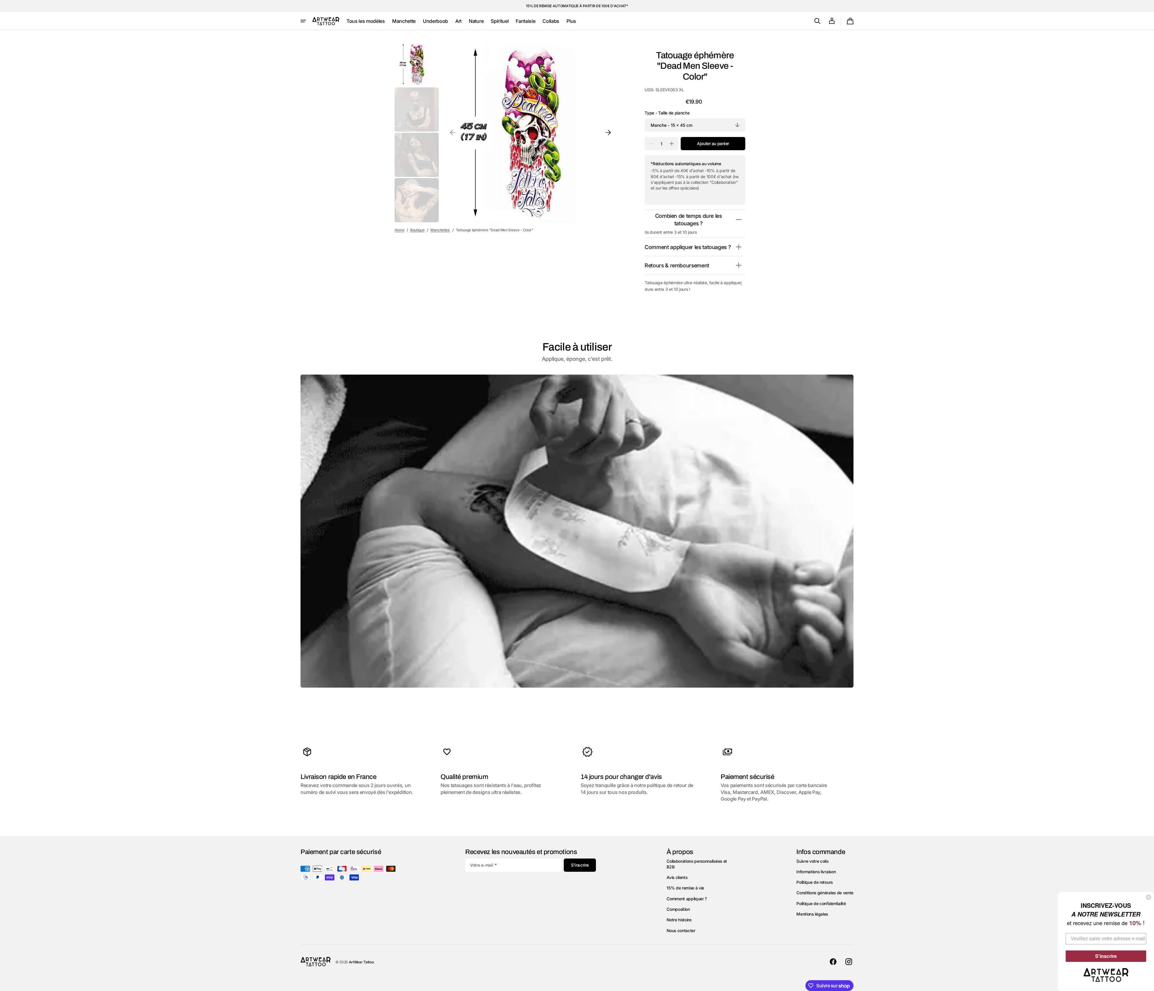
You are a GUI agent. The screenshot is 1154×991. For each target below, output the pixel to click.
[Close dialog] (1149, 897)
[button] (817, 21)
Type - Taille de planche (667, 113)
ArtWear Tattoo (361, 962)
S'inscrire (1106, 956)
